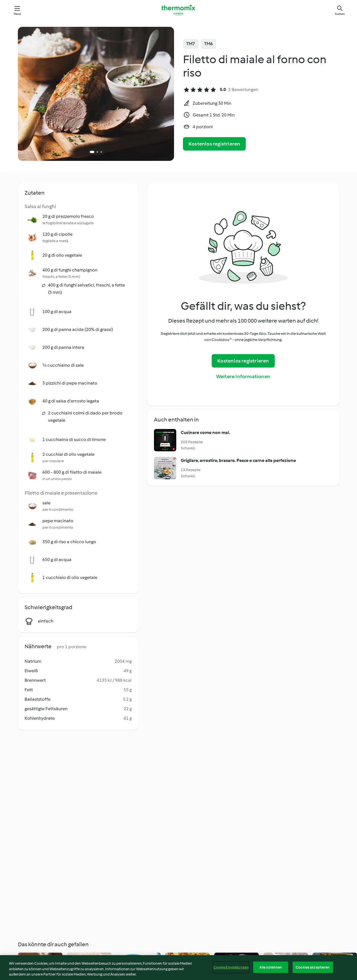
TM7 (190, 43)
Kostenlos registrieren (214, 144)
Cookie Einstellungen (231, 967)
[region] (178, 967)
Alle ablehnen (270, 967)
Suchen (340, 14)
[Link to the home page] (178, 10)
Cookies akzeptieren (313, 967)
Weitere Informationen (243, 376)
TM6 (208, 43)
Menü (17, 14)
